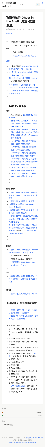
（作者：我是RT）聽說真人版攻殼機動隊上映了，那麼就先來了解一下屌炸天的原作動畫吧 (23, 219)
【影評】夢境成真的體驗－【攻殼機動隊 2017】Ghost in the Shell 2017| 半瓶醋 (23, 195)
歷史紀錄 (9, 33)
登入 (42, 4)
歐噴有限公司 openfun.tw (34, 438)
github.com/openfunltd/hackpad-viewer (22, 442)
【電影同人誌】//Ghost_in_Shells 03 (23, 294)
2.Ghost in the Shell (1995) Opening (23, 78)
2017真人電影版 (8, 425)
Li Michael (39, 416)
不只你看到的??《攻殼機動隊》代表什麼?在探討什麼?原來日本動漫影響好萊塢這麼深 (23, 228)
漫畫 (8, 61)
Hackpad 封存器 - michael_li (9, 4)
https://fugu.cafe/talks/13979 (24, 56)
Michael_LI (39, 412)
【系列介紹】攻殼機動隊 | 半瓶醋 (21, 201)
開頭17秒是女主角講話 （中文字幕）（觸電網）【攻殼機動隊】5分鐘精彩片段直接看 (24, 123)
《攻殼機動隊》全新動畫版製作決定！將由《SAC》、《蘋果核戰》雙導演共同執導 (23, 279)
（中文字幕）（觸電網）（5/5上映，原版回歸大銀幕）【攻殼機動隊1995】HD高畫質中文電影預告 (25, 162)
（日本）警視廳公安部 (17, 386)
